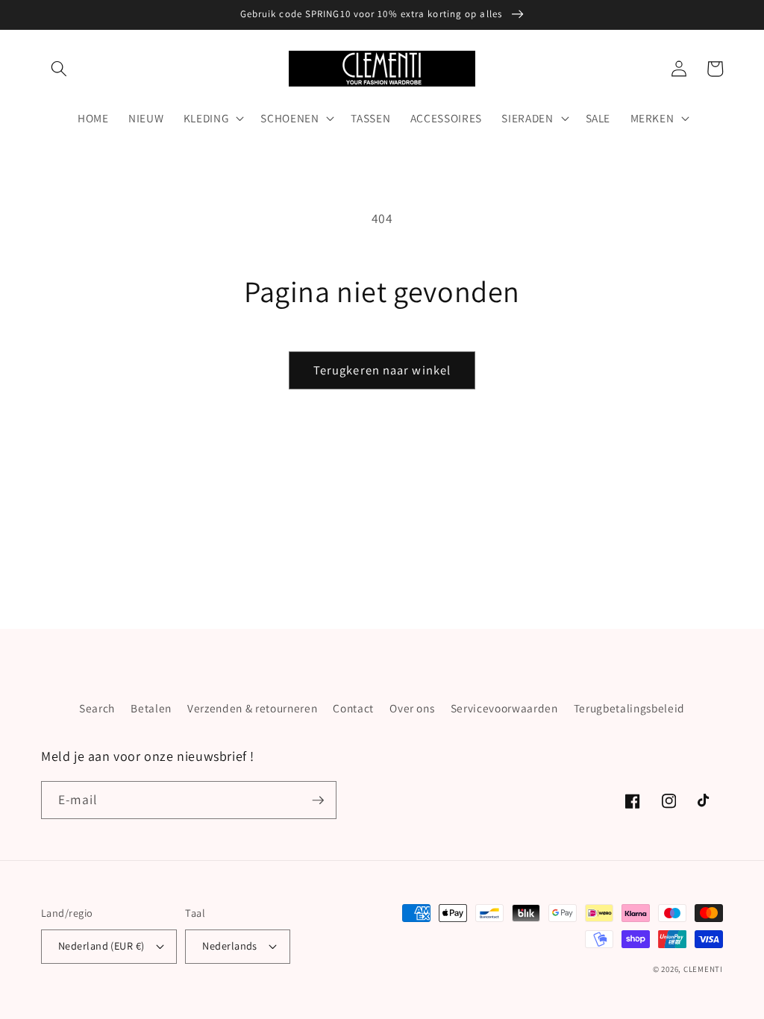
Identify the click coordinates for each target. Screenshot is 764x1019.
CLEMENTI (703, 969)
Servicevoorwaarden (504, 707)
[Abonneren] (318, 800)
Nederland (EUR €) (101, 945)
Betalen (151, 707)
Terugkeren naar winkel (382, 370)
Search (97, 707)
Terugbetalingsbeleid (629, 707)
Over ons (411, 707)
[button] (59, 69)
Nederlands (229, 945)
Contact (353, 707)
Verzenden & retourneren (252, 707)
